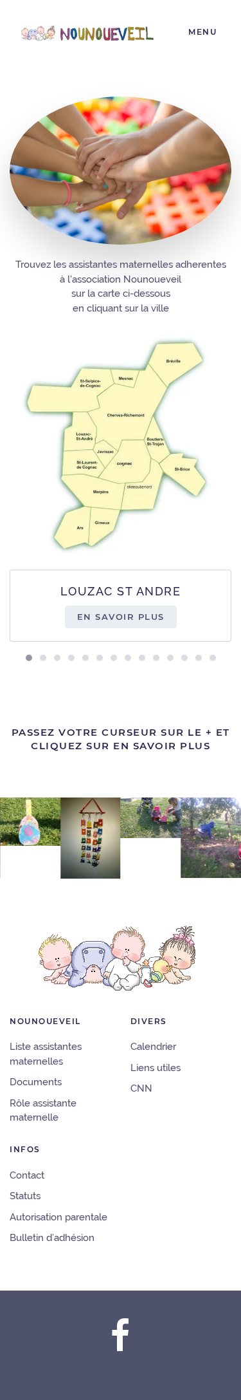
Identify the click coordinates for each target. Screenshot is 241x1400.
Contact (27, 1175)
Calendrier (153, 1046)
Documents (36, 1082)
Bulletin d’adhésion (52, 1238)
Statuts (25, 1196)
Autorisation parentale (58, 1217)
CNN (141, 1088)
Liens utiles (155, 1068)
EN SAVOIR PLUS (121, 616)
